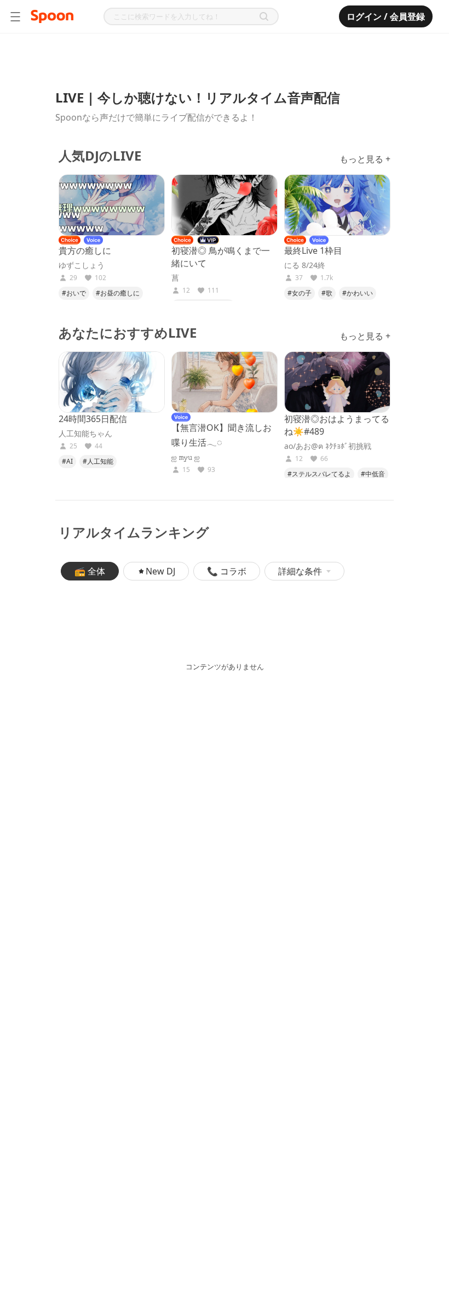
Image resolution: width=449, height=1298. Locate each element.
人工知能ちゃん (85, 434)
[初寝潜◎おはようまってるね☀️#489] (337, 382)
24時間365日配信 (93, 419)
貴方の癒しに (85, 250)
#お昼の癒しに (118, 293)
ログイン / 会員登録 (386, 16)
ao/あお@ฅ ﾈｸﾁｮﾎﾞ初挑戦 (327, 446)
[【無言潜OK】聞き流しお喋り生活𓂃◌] (224, 382)
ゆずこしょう (82, 265)
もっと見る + (364, 159)
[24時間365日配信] (111, 382)
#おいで (74, 293)
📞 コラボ (226, 571)
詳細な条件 (300, 571)
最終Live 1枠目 (313, 250)
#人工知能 (98, 461)
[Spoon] (52, 16)
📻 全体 (89, 571)
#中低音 (373, 474)
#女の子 (299, 293)
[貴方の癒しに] (111, 205)
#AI (67, 461)
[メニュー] (15, 16)
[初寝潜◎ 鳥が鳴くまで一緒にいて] (224, 205)
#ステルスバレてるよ (319, 474)
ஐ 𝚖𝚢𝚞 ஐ (185, 457)
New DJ (160, 571)
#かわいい (357, 293)
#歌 (326, 293)
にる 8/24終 (304, 265)
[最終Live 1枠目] (337, 205)
